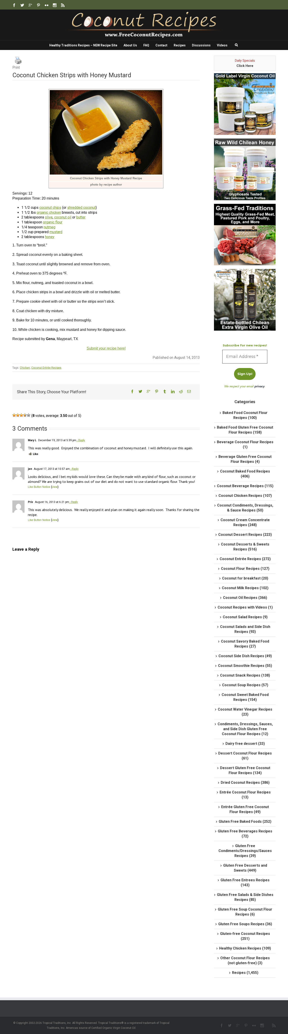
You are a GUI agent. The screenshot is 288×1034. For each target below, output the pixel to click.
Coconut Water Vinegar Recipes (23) (245, 711)
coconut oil (62, 217)
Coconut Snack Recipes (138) (245, 675)
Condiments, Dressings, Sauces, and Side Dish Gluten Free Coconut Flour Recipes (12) (245, 729)
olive (49, 217)
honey (49, 237)
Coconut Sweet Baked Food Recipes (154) (245, 697)
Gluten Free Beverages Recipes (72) (245, 833)
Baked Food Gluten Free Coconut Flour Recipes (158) (245, 429)
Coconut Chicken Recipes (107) (245, 495)
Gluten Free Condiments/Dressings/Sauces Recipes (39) (245, 851)
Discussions (201, 45)
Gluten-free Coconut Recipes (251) (245, 936)
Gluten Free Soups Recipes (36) (245, 924)
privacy (259, 386)
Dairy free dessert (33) (245, 743)
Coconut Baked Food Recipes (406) (245, 473)
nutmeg (49, 227)
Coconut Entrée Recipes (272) (245, 559)
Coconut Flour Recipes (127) (245, 568)
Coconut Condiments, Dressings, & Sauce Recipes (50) (245, 507)
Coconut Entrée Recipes (46, 367)
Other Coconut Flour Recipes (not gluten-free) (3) (245, 960)
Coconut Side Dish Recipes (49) (245, 656)
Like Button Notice (39, 487)
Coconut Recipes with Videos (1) (245, 607)
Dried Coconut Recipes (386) (245, 782)
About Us (130, 45)
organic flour (52, 222)
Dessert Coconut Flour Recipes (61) (245, 755)
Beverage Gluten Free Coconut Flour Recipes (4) (245, 459)
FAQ (146, 45)
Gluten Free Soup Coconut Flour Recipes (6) (245, 911)
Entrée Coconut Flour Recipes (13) (245, 794)
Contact (161, 45)
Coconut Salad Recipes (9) (245, 617)
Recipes (180, 45)
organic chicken (49, 212)
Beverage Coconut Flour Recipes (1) (245, 444)
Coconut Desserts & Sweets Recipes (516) (245, 546)
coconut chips (50, 207)
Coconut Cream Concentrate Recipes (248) (245, 522)
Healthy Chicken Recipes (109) (245, 948)
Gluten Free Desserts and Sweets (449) (245, 868)
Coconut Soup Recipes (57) (245, 685)
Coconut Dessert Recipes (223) (245, 534)
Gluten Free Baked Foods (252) (245, 821)
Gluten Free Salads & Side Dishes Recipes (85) (245, 897)
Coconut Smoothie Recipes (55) (245, 666)
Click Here (244, 66)
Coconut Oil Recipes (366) (245, 597)
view (55, 487)
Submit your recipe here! (106, 348)
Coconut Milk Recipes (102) (245, 588)
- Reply (80, 440)
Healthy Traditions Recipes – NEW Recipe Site (83, 45)
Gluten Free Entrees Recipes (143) (245, 882)
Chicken (25, 367)
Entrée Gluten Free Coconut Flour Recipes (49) (245, 809)
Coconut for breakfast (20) (245, 578)
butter (81, 217)
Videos (222, 45)
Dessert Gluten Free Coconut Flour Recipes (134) (245, 770)
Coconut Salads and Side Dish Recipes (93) (245, 629)
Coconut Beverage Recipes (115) (245, 486)
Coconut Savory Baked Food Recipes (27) (245, 643)
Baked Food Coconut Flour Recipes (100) (245, 415)
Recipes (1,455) (245, 972)
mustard (56, 232)
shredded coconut (81, 207)
